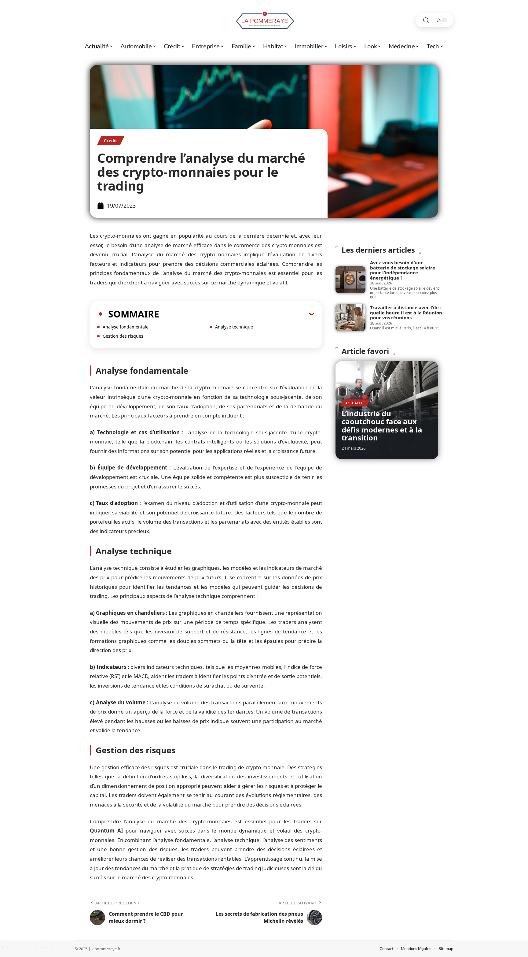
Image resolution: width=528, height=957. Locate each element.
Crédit (110, 140)
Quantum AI (106, 830)
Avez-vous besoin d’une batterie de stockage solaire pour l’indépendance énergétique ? (402, 270)
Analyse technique (234, 327)
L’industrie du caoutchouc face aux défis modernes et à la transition (382, 425)
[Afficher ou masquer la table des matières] (236, 313)
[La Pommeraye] (264, 20)
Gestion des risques (123, 336)
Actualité (355, 403)
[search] (426, 20)
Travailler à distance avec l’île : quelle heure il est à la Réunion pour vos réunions (406, 312)
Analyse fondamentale (125, 327)
